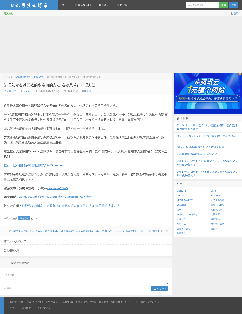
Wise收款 (181, 204)
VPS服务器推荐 (185, 200)
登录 (236, 13)
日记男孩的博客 (29, 5)
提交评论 (161, 288)
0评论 (88, 91)
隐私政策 (122, 5)
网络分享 (38, 76)
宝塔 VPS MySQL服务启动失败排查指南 (200, 147)
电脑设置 (215, 214)
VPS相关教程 (217, 200)
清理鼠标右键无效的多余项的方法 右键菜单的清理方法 (50, 85)
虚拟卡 (214, 228)
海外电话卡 (216, 209)
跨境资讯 (181, 233)
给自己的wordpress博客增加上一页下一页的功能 (131, 231)
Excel (213, 190)
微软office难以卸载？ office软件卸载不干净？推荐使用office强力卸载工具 (55, 231)
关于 (64, 5)
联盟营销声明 (83, 5)
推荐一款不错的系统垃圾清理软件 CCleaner (33, 165)
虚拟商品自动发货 (150, 301)
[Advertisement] (121, 44)
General (181, 195)
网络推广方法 (217, 223)
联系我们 (104, 5)
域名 (179, 209)
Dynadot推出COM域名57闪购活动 (197, 154)
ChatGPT (181, 190)
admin (27, 91)
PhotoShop (216, 195)
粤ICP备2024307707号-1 (124, 301)
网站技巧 (215, 219)
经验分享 (181, 219)
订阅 (233, 5)
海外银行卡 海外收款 (187, 214)
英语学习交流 (183, 228)
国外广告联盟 (217, 204)
